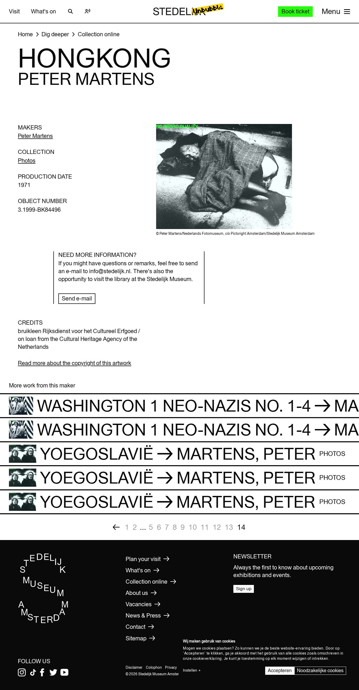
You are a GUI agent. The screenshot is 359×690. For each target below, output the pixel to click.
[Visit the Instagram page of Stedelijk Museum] (22, 672)
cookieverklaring (207, 658)
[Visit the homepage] (43, 621)
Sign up (244, 588)
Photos (26, 160)
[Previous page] (116, 527)
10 (192, 527)
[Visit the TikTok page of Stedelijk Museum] (33, 672)
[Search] (70, 11)
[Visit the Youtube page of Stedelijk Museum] (64, 672)
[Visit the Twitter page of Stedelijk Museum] (53, 672)
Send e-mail (77, 298)
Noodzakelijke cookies (320, 670)
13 (229, 527)
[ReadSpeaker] (88, 11)
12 (217, 527)
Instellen (190, 670)
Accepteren (280, 670)
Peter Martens (35, 135)
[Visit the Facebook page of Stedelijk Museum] (42, 672)
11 (205, 527)
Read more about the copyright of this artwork (74, 363)
